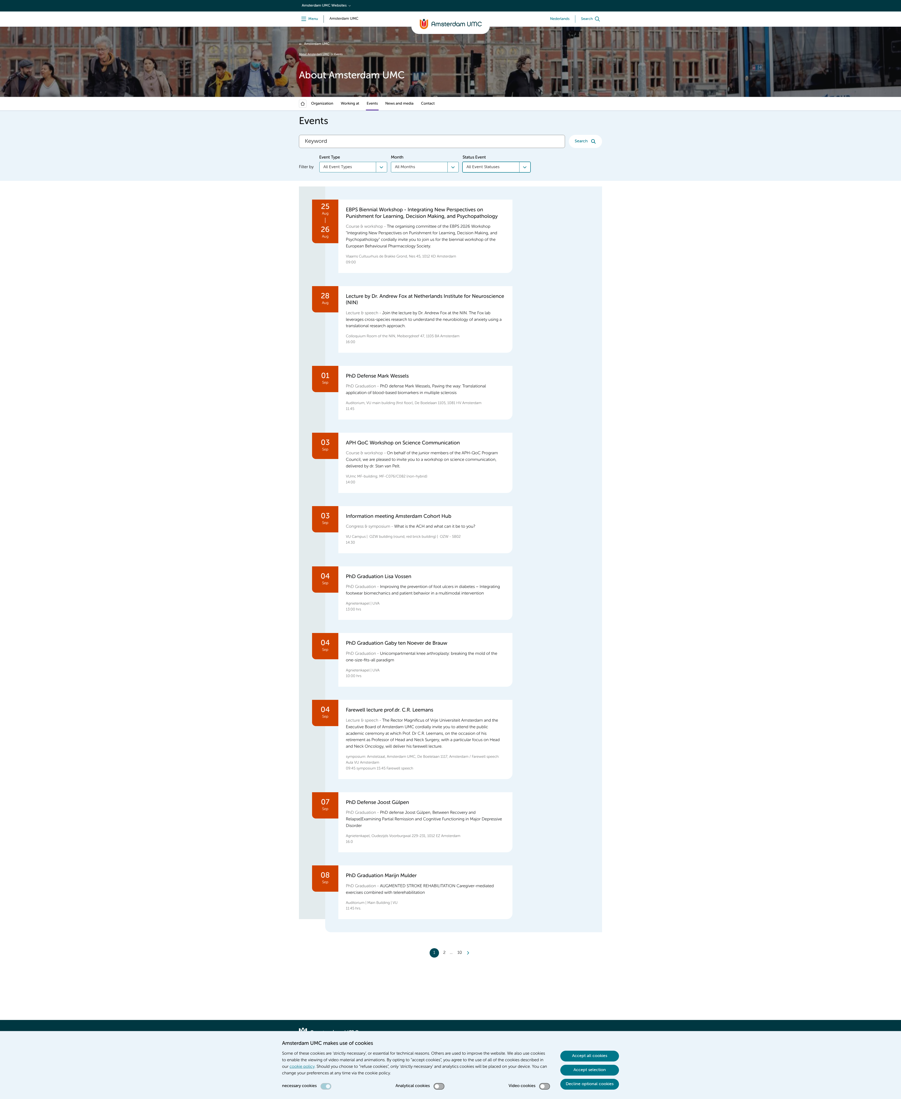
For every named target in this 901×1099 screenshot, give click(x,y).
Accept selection (589, 1070)
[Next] (467, 952)
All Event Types (337, 167)
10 (459, 953)
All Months (405, 167)
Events (372, 104)
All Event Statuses (483, 167)
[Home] (302, 104)
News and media (399, 104)
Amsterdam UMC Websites (324, 6)
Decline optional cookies (590, 1084)
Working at (350, 104)
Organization (322, 104)
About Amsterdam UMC (314, 54)
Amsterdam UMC (316, 44)
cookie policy (302, 1067)
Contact (428, 104)
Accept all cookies (589, 1056)
